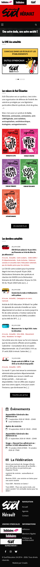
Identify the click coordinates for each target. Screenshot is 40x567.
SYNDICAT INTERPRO (29, 156)
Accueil (25, 507)
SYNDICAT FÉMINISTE (11, 186)
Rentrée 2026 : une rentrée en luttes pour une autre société (21, 479)
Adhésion (26, 529)
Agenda (25, 511)
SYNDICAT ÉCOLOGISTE (29, 186)
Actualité (12, 258)
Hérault (8, 514)
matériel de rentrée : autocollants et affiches (19, 474)
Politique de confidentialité (28, 539)
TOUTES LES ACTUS (20, 395)
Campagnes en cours (24, 298)
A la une (5, 258)
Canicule (5, 301)
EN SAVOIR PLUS (20, 226)
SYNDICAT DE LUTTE (11, 156)
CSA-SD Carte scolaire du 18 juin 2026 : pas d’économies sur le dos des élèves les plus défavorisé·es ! (19, 252)
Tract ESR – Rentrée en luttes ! (17, 484)
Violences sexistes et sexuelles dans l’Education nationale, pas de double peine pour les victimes (19, 262)
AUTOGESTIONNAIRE (11, 216)
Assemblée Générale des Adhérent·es (17, 415)
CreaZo (25, 563)
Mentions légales (29, 533)
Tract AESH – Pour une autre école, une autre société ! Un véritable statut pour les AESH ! (22, 489)
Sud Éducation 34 (11, 557)
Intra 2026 (20, 334)
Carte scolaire (22, 258)
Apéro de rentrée (13, 426)
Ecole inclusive (22, 260)
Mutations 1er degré (14, 336)
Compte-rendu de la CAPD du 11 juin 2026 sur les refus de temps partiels (23, 362)
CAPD (19, 367)
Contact (25, 515)
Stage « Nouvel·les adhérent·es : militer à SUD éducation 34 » (20, 444)
